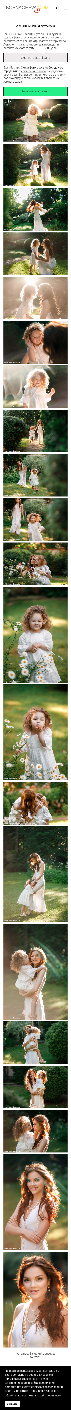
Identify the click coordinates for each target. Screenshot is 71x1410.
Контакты (36, 1357)
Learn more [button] (54, 1395)
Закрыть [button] (12, 1403)
